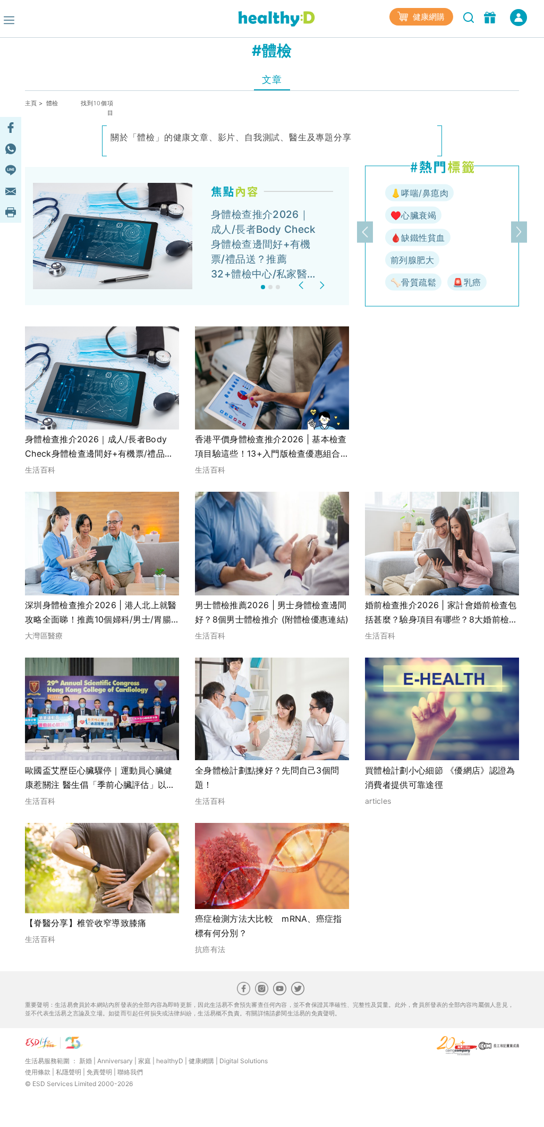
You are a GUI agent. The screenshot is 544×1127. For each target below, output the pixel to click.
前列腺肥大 (412, 260)
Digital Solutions (243, 1061)
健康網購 (428, 17)
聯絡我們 (130, 1072)
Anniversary (115, 1061)
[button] (303, 285)
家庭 (144, 1061)
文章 (272, 79)
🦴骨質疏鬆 (413, 282)
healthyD (169, 1061)
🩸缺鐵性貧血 (417, 237)
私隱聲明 (68, 1072)
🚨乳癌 (467, 282)
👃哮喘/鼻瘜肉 (419, 193)
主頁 (31, 103)
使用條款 (37, 1072)
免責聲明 (99, 1072)
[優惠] (491, 16)
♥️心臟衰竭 (413, 215)
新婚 (85, 1061)
